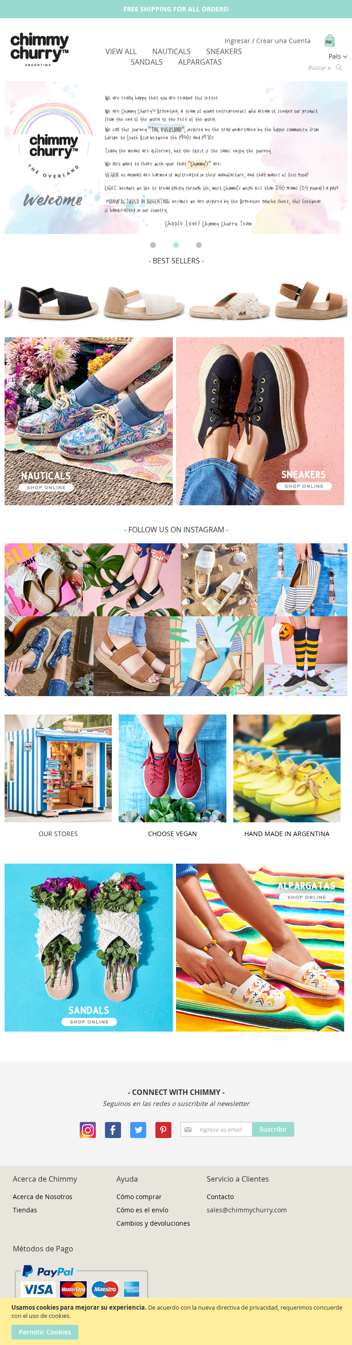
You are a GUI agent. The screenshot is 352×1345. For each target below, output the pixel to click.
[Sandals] (89, 1029)
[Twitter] (138, 1135)
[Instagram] (88, 1135)
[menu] (176, 56)
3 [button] (199, 245)
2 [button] (176, 245)
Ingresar (238, 40)
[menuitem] (121, 51)
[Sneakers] (89, 502)
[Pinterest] (163, 1135)
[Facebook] (113, 1135)
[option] (176, 157)
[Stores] (58, 819)
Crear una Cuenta (283, 40)
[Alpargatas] (260, 1029)
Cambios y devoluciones (153, 1223)
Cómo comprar (139, 1196)
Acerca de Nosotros (42, 1196)
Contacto (220, 1196)
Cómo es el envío (142, 1209)
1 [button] (153, 245)
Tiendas (25, 1209)
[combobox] (324, 67)
